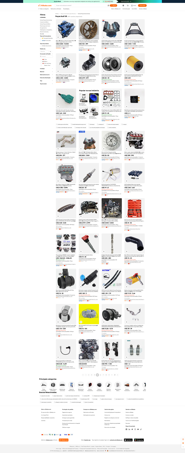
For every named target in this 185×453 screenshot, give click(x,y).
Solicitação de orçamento (89, 415)
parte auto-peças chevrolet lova (72, 395)
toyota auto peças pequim (113, 124)
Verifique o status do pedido (132, 417)
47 (114, 374)
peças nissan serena (58, 395)
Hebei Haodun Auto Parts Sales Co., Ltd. (110, 119)
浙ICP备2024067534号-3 (129, 450)
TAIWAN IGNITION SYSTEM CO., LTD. (87, 259)
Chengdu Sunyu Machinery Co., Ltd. (64, 334)
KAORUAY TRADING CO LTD (62, 46)
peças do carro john (46, 395)
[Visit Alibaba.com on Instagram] (135, 429)
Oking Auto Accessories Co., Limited (110, 368)
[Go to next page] (117, 375)
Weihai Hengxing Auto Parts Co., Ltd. (132, 262)
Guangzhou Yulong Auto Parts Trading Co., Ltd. (134, 46)
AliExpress (72, 446)
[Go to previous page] (83, 375)
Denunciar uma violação (109, 427)
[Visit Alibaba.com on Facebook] (126, 429)
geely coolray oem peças (107, 399)
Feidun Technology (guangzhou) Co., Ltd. (111, 82)
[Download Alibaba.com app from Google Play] (139, 440)
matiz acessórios (112, 127)
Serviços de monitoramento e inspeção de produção (71, 424)
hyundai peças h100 (85, 399)
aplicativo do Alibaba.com (116, 440)
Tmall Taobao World (85, 446)
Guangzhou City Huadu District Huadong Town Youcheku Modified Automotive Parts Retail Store (134, 158)
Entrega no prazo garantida (68, 417)
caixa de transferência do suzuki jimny (136, 399)
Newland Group (105, 262)
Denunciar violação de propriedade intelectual (112, 424)
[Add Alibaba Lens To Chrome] (63, 440)
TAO (104, 446)
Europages (113, 446)
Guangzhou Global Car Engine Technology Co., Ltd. (66, 190)
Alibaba (57, 13)
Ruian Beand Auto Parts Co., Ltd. (86, 331)
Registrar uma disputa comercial (111, 417)
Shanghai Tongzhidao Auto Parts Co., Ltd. (133, 190)
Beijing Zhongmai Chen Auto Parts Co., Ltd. (111, 46)
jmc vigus (95, 399)
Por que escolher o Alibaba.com (48, 412)
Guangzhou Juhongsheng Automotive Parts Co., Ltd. (66, 368)
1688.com (77, 446)
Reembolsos (107, 420)
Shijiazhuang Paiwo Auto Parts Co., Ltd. (133, 366)
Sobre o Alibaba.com (46, 409)
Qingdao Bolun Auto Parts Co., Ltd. (86, 48)
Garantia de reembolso (67, 415)
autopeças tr (101, 124)
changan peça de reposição (99, 395)
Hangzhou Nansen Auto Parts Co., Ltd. (110, 334)
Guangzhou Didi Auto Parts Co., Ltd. (87, 81)
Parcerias (128, 423)
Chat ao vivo (107, 415)
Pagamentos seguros (67, 412)
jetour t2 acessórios (89, 402)
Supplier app (87, 440)
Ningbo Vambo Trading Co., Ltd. (131, 116)
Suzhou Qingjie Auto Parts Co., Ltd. (86, 366)
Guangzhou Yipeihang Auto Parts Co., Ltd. (88, 158)
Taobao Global (98, 446)
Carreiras (43, 420)
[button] (108, 5)
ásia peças (92, 124)
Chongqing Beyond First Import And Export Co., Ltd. (134, 299)
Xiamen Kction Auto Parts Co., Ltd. (109, 298)
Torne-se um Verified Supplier (132, 420)
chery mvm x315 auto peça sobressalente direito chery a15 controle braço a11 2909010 (59, 399)
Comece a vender (130, 415)
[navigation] (46, 194)
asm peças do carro (120, 399)
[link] (183, 439)
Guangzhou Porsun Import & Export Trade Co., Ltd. (89, 192)
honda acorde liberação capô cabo (65, 127)
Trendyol (108, 446)
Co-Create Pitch (45, 415)
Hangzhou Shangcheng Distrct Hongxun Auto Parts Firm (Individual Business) (66, 118)
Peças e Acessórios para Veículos (68, 13)
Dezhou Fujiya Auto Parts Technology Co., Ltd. (134, 331)
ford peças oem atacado (81, 127)
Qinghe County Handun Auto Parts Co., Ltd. (134, 84)
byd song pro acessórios (46, 402)
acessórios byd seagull (76, 402)
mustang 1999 (86, 395)
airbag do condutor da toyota (61, 402)
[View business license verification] (105, 451)
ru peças (124, 124)
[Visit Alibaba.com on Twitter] (132, 429)
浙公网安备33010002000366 (116, 450)
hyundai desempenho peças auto (79, 124)
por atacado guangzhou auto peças (97, 127)
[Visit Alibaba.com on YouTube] (138, 429)
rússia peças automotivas (63, 124)
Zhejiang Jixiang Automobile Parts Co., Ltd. (88, 299)
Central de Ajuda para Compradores (112, 412)
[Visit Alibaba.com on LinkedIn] (129, 429)
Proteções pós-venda (67, 420)
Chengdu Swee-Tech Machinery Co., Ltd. (111, 158)
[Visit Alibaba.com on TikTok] (141, 429)
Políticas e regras (66, 427)
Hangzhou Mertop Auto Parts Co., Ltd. (64, 158)
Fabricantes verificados (88, 412)
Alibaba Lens (49, 440)
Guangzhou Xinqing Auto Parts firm (132, 228)
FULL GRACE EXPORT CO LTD (63, 81)
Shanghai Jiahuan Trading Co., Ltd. (63, 227)
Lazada (92, 446)
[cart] (128, 5)
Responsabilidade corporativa (47, 417)
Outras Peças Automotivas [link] (84, 13)
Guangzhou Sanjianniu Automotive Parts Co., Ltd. (112, 225)
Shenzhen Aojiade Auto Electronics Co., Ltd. (111, 193)
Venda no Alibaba (129, 412)
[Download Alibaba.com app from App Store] (128, 440)
